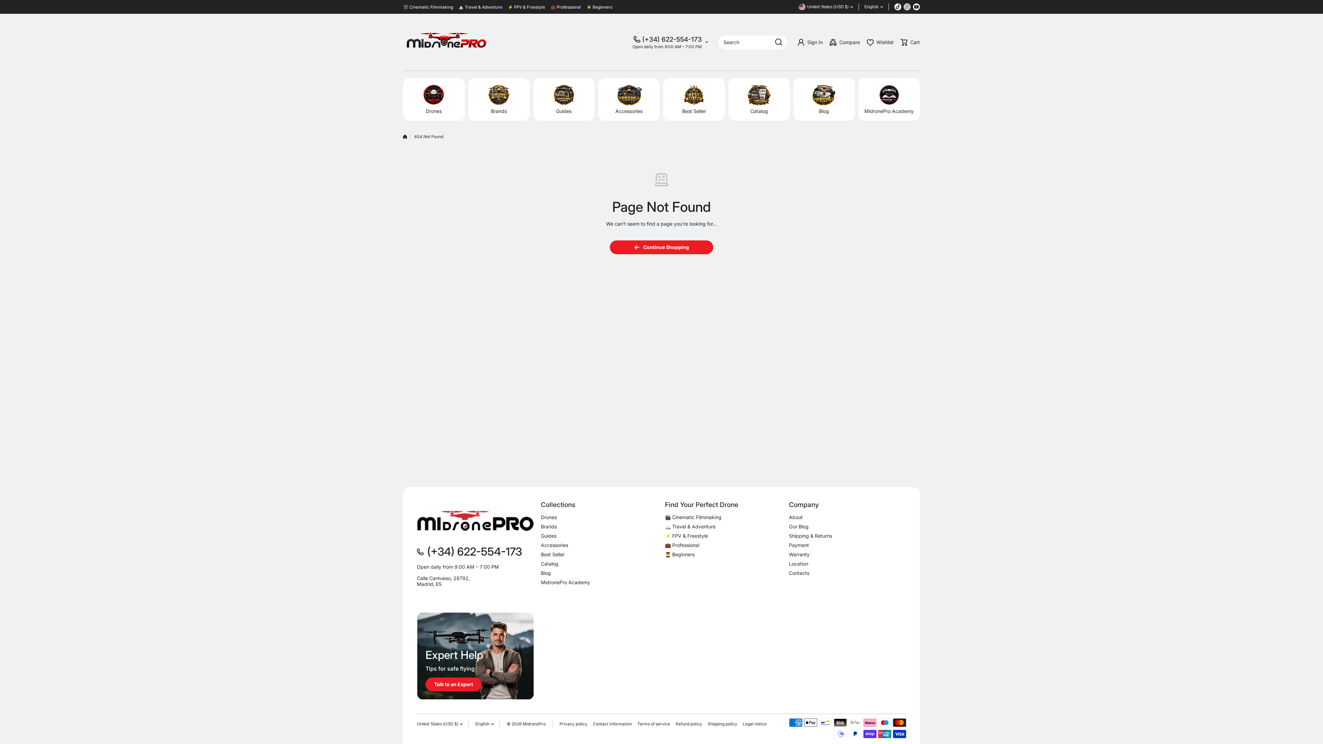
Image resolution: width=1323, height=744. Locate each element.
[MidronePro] (446, 42)
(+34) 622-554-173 (672, 39)
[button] (910, 42)
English (871, 6)
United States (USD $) (437, 724)
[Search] (778, 42)
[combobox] (752, 42)
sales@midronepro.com (443, 595)
